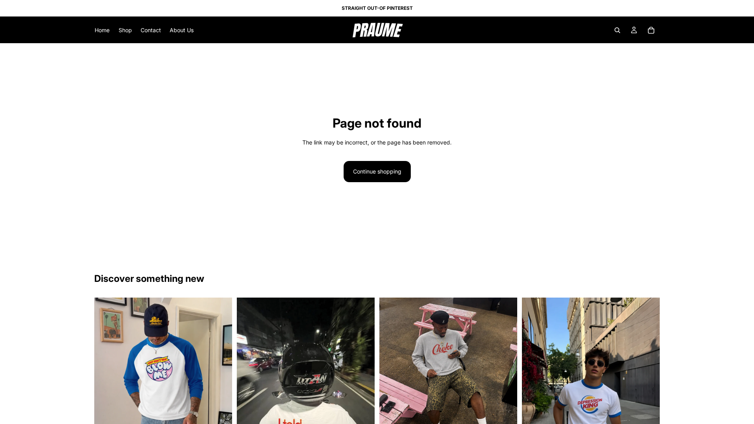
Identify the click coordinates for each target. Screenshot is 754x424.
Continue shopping (377, 171)
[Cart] (651, 30)
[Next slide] (363, 389)
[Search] (617, 30)
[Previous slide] (248, 389)
